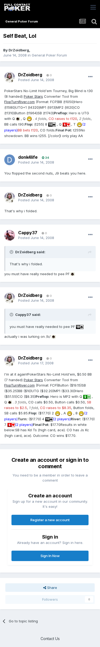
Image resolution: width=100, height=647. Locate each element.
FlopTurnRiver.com (19, 102)
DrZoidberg (19, 50)
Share (51, 587)
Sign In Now (50, 556)
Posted (36, 80)
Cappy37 (27, 232)
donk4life (28, 157)
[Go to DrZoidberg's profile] (9, 77)
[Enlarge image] (18, 118)
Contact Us (50, 638)
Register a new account (50, 520)
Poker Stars (33, 96)
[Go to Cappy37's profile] (9, 235)
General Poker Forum (49, 55)
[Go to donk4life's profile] (9, 159)
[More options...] (90, 77)
